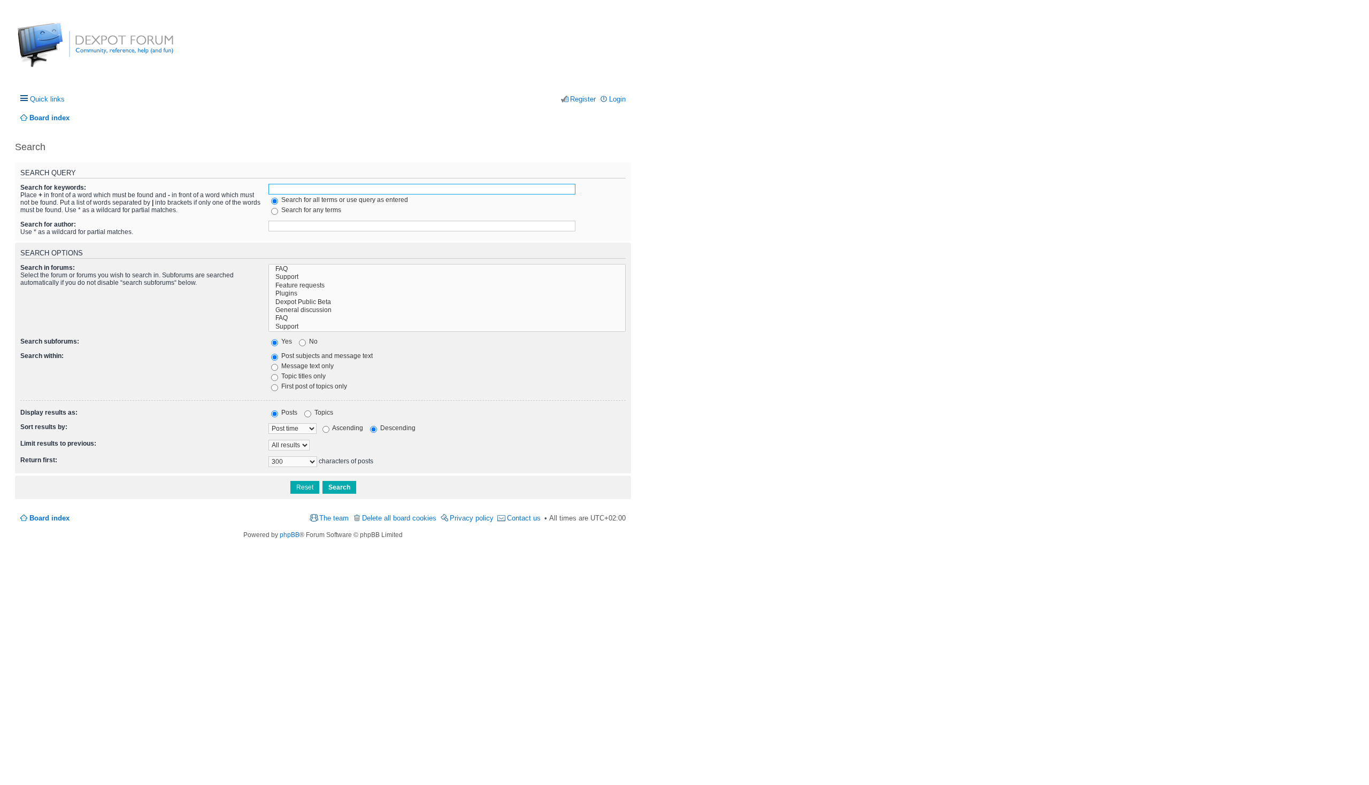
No (312, 341)
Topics (323, 412)
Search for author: (48, 224)
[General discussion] (447, 310)
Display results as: (49, 412)
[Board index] (57, 50)
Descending (397, 428)
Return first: (38, 460)
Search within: (42, 356)
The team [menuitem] (334, 518)
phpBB (289, 535)
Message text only (307, 366)
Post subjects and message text (326, 356)
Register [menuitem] (583, 99)
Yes (286, 341)
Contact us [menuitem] (524, 518)
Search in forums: (47, 267)
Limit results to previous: (58, 443)
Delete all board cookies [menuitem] (399, 518)
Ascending (347, 428)
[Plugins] (447, 294)
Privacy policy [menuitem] (472, 518)
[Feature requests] (447, 286)
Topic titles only (303, 376)
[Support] (447, 277)
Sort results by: (43, 427)
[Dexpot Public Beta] (447, 302)
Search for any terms (310, 210)
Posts (288, 412)
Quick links (47, 99)
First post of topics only (313, 386)
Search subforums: (49, 341)
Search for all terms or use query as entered (344, 200)
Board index (49, 518)
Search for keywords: (53, 187)
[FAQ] (447, 269)
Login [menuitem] (617, 99)
